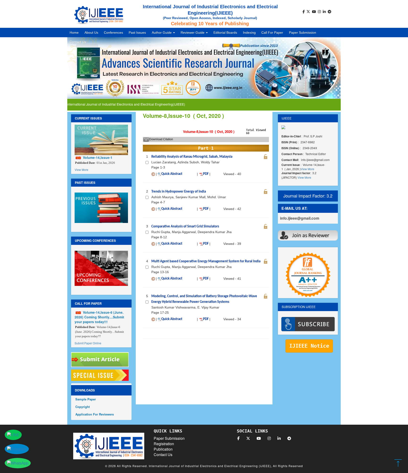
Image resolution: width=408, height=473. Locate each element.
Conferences (113, 32)
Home (74, 32)
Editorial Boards (225, 32)
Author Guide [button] (162, 32)
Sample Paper (85, 399)
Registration (164, 443)
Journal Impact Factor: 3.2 (307, 196)
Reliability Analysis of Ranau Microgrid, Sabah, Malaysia (191, 157)
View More (81, 170)
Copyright (82, 406)
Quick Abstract (171, 174)
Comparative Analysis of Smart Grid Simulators (185, 226)
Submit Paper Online (88, 343)
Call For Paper (272, 32)
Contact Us (78, 42)
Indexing (249, 32)
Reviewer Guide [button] (193, 32)
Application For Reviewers (94, 414)
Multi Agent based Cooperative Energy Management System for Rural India (205, 261)
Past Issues (137, 32)
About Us (91, 32)
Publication (163, 449)
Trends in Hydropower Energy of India (178, 191)
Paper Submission (302, 32)
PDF (206, 174)
